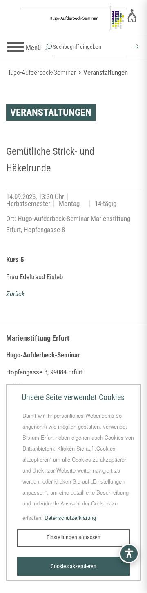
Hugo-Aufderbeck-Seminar (41, 72)
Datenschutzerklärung (70, 517)
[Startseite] (73, 19)
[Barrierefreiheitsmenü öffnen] (129, 553)
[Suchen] (135, 47)
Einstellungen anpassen (73, 537)
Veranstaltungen (105, 72)
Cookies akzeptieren (73, 566)
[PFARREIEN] (132, 15)
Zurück (15, 294)
